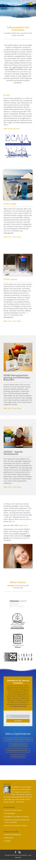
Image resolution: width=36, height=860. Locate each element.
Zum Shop (17, 237)
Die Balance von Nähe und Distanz (17, 817)
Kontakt (7, 841)
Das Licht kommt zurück (13, 810)
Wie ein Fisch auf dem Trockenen (16, 826)
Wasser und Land (18, 756)
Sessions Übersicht (24, 739)
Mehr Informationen (11, 128)
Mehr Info (7, 237)
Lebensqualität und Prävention (18, 750)
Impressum (9, 838)
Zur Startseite (9, 739)
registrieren (23, 525)
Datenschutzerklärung (19, 706)
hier (13, 521)
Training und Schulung (18, 745)
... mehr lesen (19, 802)
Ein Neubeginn (10, 813)
